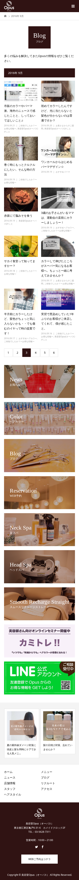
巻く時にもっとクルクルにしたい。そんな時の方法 (19, 169)
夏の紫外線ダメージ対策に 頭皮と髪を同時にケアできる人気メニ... (21, 749)
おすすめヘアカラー (65, 227)
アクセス (46, 789)
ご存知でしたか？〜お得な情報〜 (56, 230)
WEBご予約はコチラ (39, 859)
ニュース (9, 777)
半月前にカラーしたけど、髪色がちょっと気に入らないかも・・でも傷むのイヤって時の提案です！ (19, 323)
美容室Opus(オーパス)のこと (57, 128)
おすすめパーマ (63, 171)
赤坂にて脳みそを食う (18, 215)
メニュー (46, 772)
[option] (21, 733)
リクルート (48, 783)
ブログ (45, 777)
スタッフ (9, 789)
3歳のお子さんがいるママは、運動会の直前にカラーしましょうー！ (57, 217)
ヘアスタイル (12, 794)
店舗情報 (9, 783)
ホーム (8, 772)
